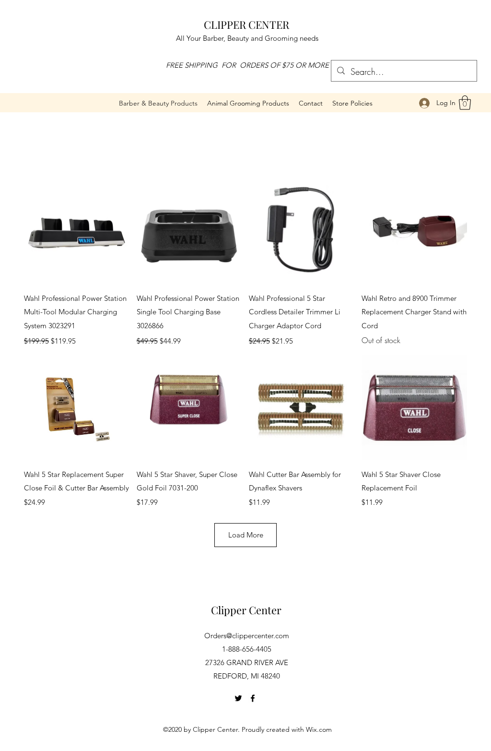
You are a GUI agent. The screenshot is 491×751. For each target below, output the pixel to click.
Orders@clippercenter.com (246, 635)
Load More (245, 534)
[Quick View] (77, 232)
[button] (248, 103)
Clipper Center (246, 610)
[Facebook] (252, 698)
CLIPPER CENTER (246, 24)
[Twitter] (238, 698)
